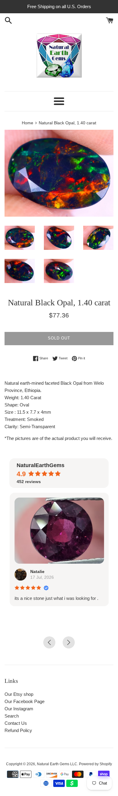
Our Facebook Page (24, 701)
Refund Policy (18, 730)
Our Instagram (19, 708)
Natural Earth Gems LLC (57, 764)
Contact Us (16, 723)
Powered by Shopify (95, 764)
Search (12, 715)
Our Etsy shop (19, 694)
